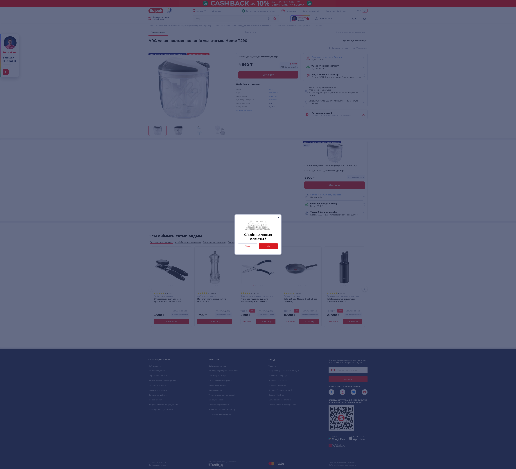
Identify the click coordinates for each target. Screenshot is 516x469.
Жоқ (247, 246)
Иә (268, 246)
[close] (279, 217)
